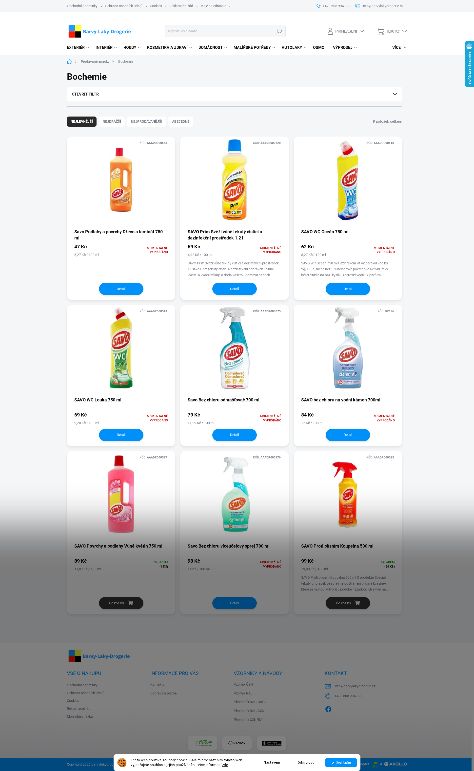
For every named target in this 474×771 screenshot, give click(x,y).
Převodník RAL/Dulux (250, 702)
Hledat (279, 31)
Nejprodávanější (146, 121)
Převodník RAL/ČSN (249, 711)
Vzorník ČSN (243, 684)
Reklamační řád (181, 6)
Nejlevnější (82, 121)
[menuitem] (79, 47)
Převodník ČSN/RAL (249, 720)
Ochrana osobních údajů (123, 6)
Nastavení (272, 762)
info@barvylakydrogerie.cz (355, 686)
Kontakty (157, 684)
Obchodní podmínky (82, 6)
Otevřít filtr (85, 94)
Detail (121, 289)
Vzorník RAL (243, 693)
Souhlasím (343, 762)
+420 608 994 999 (348, 696)
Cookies (156, 6)
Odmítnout (306, 762)
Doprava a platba (163, 693)
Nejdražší (112, 121)
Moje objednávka (213, 6)
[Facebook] (328, 708)
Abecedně (180, 121)
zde (225, 765)
